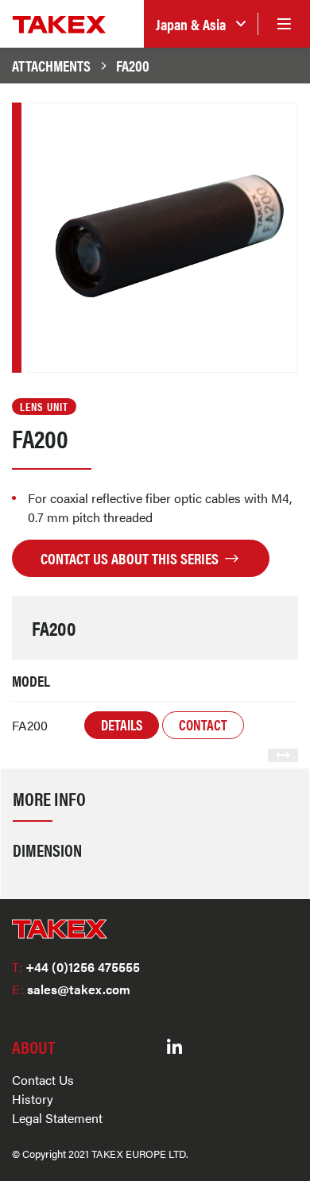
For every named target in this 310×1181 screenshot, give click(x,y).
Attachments (51, 65)
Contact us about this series (131, 558)
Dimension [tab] (47, 850)
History (32, 1099)
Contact (203, 724)
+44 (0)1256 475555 (76, 967)
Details (121, 724)
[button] (201, 24)
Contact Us (43, 1080)
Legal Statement (57, 1118)
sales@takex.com (71, 989)
